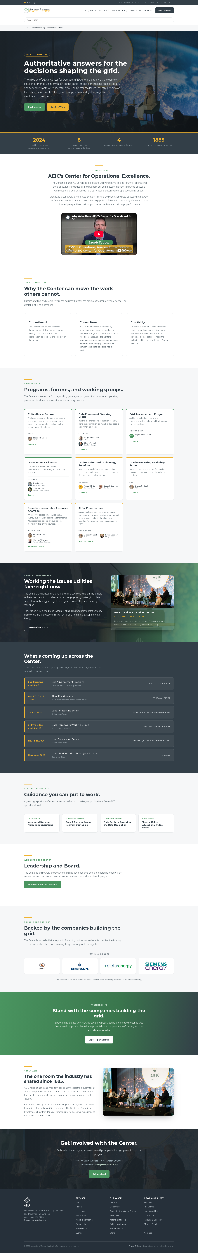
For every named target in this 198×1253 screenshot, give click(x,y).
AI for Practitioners (118, 1220)
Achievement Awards (119, 1224)
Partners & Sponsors (153, 1220)
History (79, 1207)
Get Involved (164, 10)
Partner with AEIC (117, 1228)
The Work (114, 1202)
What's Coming (119, 10)
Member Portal (150, 1224)
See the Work (58, 107)
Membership (81, 1228)
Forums (103, 10)
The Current (149, 1207)
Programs (89, 10)
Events (79, 1233)
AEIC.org (29, 2)
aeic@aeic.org (41, 1220)
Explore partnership (99, 1039)
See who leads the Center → (42, 884)
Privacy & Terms (135, 1246)
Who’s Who (81, 1215)
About (147, 10)
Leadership (80, 1211)
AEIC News (149, 1202)
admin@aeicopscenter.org (106, 1164)
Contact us (29, 1220)
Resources (135, 10)
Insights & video (151, 1211)
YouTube (148, 1233)
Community (81, 1224)
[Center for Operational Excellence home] (37, 10)
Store (112, 1233)
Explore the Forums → (39, 627)
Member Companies (84, 1220)
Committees (115, 1207)
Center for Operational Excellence (124, 1211)
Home (27, 28)
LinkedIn (147, 1228)
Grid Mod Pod (150, 1215)
